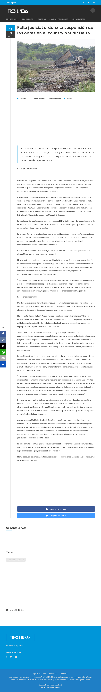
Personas (41, 19)
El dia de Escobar (55, 99)
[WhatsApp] (3, 352)
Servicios (53, 674)
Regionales (27, 19)
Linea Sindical (78, 19)
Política (23, 99)
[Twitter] (90, 2)
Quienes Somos (39, 674)
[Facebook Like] (3, 340)
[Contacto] (94, 2)
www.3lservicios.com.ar (50, 688)
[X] (3, 346)
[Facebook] (84, 2)
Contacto (64, 674)
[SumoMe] (3, 364)
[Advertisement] (56, 124)
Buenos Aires (12, 19)
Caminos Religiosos (58, 19)
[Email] (3, 358)
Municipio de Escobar (16, 560)
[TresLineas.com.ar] (19, 10)
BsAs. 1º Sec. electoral (37, 99)
